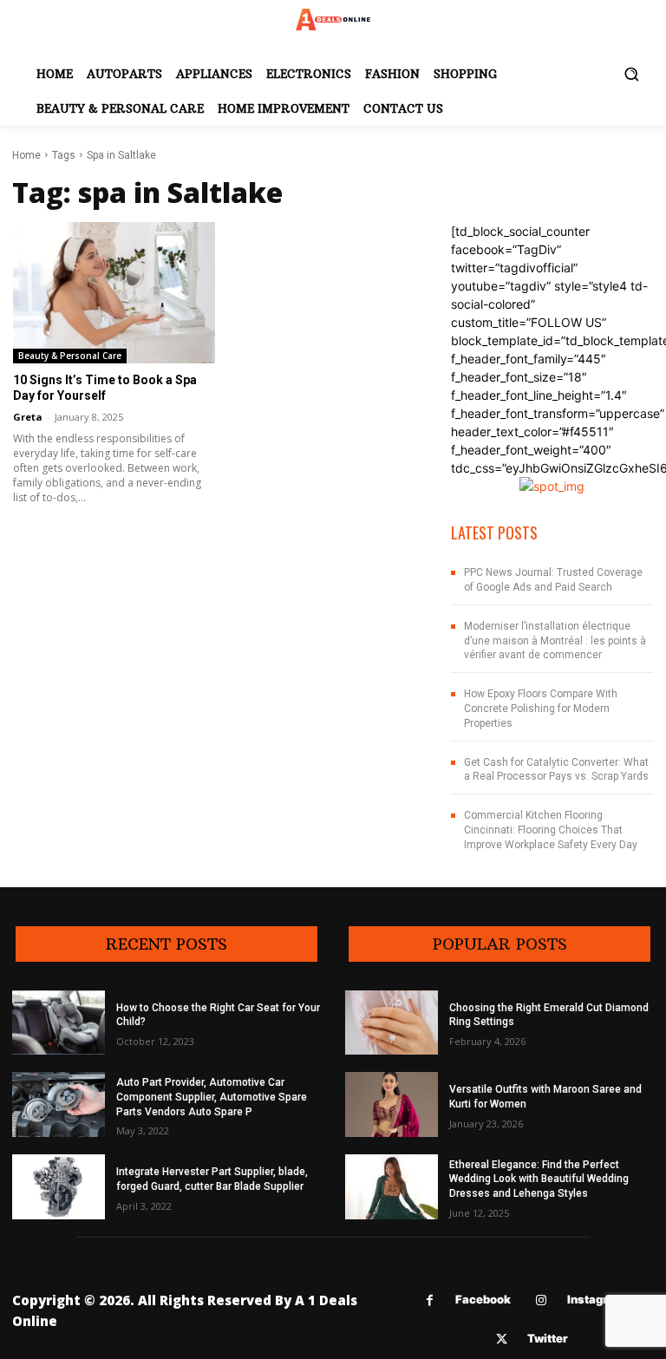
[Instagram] (541, 1300)
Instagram (596, 1299)
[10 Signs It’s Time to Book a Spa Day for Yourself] (114, 292)
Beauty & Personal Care (69, 356)
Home (26, 155)
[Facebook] (430, 1300)
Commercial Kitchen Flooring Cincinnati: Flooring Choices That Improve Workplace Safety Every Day (550, 830)
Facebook (483, 1299)
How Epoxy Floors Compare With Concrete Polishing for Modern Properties (540, 708)
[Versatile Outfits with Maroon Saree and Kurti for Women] (391, 1104)
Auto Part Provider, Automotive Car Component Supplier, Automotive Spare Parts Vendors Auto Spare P (211, 1097)
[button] (631, 73)
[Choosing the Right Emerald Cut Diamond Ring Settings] (391, 1022)
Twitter (547, 1338)
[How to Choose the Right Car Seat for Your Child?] (58, 1022)
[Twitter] (501, 1339)
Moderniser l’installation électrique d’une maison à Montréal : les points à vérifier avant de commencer (555, 641)
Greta (27, 416)
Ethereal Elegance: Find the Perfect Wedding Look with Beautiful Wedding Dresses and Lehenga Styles (539, 1179)
